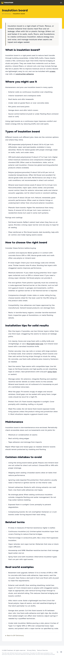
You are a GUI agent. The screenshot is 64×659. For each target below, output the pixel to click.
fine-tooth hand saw (35, 344)
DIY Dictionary (6, 13)
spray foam (52, 372)
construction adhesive (25, 74)
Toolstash (10, 650)
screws (52, 71)
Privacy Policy (31, 650)
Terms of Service (42, 650)
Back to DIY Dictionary (15, 635)
